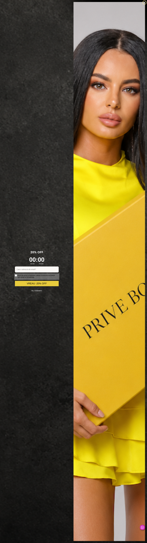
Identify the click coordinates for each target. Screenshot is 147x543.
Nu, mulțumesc (37, 291)
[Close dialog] (144, 2)
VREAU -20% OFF (37, 283)
